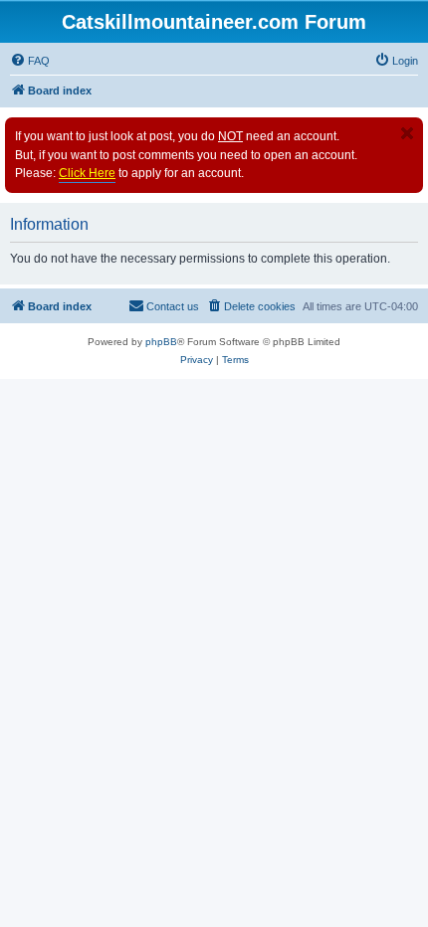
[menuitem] (30, 61)
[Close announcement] (407, 133)
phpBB (161, 341)
